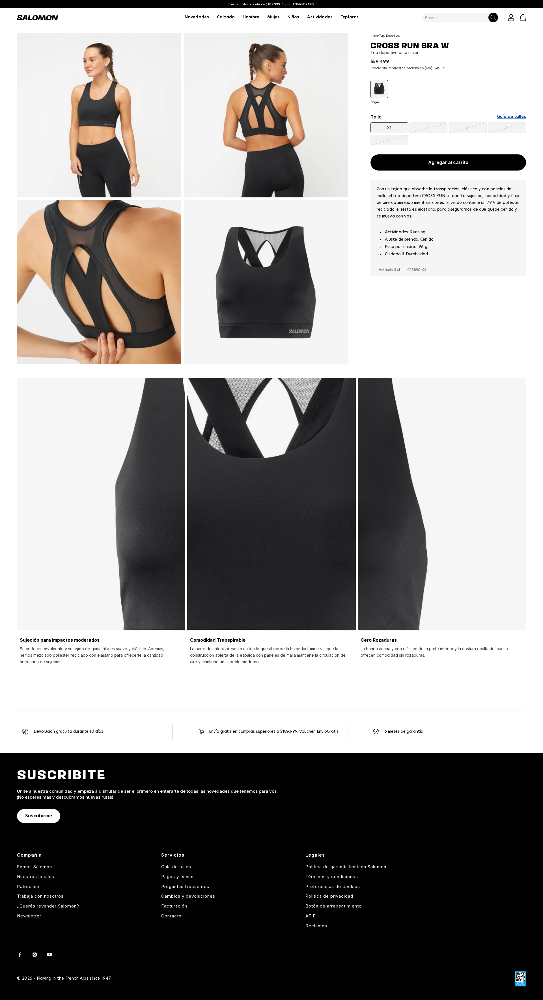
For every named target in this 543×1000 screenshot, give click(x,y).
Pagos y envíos (178, 876)
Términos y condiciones (331, 876)
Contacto (171, 916)
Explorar (349, 17)
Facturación (174, 906)
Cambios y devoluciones (188, 896)
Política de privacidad (329, 896)
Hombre (251, 17)
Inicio (374, 35)
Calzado (226, 17)
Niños (293, 17)
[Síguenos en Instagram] (34, 954)
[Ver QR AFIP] (520, 978)
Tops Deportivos (389, 35)
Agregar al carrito (448, 162)
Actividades (320, 17)
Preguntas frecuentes (185, 886)
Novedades (197, 17)
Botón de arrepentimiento (333, 906)
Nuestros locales (35, 876)
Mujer (273, 17)
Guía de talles (511, 117)
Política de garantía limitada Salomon (345, 866)
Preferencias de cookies (332, 886)
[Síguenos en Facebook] (20, 954)
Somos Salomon (34, 866)
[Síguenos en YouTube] (49, 954)
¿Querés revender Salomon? (48, 906)
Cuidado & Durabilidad (406, 254)
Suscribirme (38, 816)
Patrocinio (28, 886)
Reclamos (316, 925)
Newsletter (29, 916)
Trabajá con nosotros (40, 896)
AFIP (310, 916)
